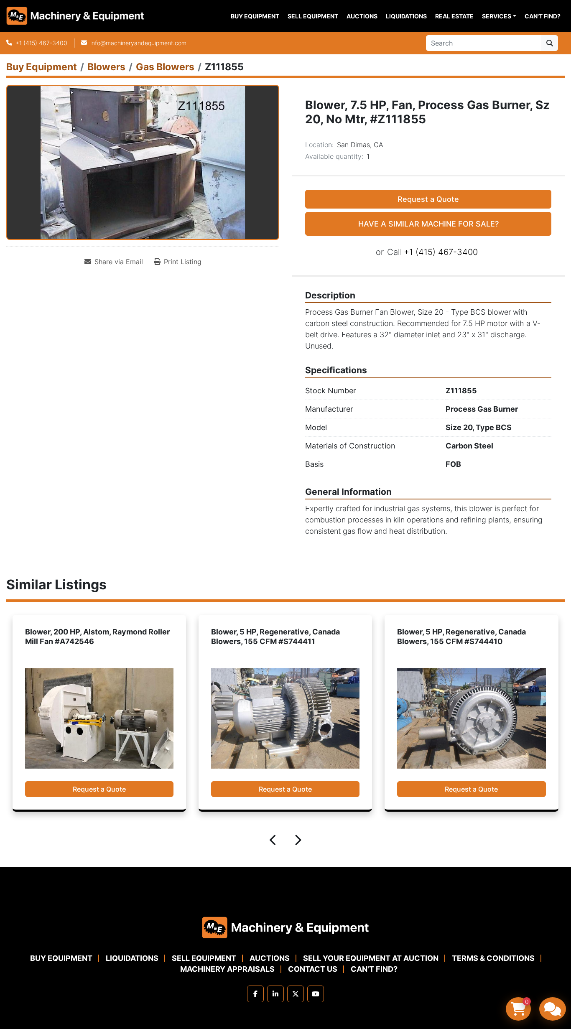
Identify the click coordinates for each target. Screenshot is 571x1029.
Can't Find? (543, 16)
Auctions (362, 16)
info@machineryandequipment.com (138, 42)
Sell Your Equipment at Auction (370, 958)
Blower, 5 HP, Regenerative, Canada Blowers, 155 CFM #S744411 (89, 636)
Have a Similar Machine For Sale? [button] (428, 223)
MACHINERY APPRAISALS (227, 969)
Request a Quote (428, 199)
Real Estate (454, 16)
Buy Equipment (255, 16)
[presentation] (273, 841)
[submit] (549, 43)
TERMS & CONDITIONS (493, 958)
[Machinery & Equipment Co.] (285, 926)
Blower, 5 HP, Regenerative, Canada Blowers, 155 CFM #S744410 (275, 636)
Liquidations (406, 16)
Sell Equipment (313, 16)
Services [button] (496, 16)
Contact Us (312, 969)
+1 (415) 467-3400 (41, 42)
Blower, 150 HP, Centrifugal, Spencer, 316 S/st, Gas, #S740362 (464, 636)
